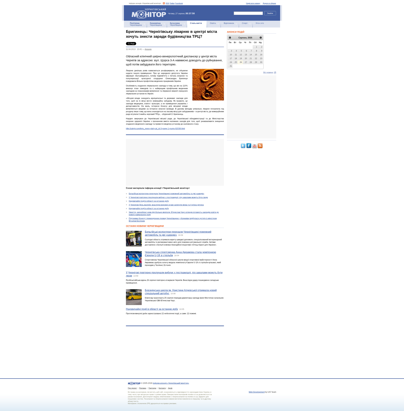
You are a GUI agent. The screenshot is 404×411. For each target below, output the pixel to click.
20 (246, 58)
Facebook (179, 3)
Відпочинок (229, 23)
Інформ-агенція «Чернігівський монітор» (147, 9)
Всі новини (268, 72)
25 (236, 62)
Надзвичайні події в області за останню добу (149, 201)
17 (231, 58)
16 (261, 55)
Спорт (245, 23)
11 (236, 55)
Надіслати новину (253, 3)
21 (251, 58)
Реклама (142, 388)
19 (241, 58)
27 (246, 62)
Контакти (162, 388)
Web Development (257, 392)
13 (246, 55)
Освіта (213, 23)
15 (256, 55)
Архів (170, 388)
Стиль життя (196, 23)
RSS (167, 3)
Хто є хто (260, 23)
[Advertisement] (175, 162)
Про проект (132, 388)
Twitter (172, 3)
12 (241, 55)
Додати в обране (269, 3)
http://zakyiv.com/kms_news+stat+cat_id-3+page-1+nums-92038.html (155, 128)
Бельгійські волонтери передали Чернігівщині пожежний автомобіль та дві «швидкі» (166, 194)
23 (261, 58)
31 (231, 66)
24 (231, 62)
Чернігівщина (136, 24)
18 (236, 58)
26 (241, 62)
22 (256, 58)
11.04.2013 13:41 (134, 49)
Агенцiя (148, 49)
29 (256, 62)
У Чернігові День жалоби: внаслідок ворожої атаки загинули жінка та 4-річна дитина (166, 205)
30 (261, 62)
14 (251, 55)
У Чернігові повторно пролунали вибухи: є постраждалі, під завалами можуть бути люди (168, 197)
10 (231, 55)
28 (251, 62)
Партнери (152, 388)
